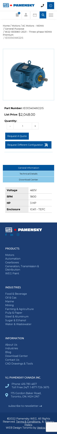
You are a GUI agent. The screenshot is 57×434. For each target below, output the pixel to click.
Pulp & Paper (13, 312)
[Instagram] (18, 234)
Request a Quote (17, 136)
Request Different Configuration (25, 144)
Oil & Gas (10, 297)
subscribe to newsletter (23, 405)
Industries (11, 348)
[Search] (43, 15)
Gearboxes (12, 262)
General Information (28, 168)
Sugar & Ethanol (15, 320)
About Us (11, 344)
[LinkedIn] (11, 234)
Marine (9, 301)
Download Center (28, 179)
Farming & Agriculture (19, 309)
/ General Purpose (13, 28)
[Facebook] (6, 234)
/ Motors (15, 25)
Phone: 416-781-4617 (24, 383)
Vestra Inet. (44, 427)
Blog (8, 352)
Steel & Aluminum (16, 316)
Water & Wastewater (18, 324)
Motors (9, 255)
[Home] (19, 6)
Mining (9, 305)
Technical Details (28, 173)
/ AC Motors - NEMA (32, 25)
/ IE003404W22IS (13, 37)
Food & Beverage (16, 293)
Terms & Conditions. (28, 421)
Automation (12, 258)
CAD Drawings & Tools (19, 363)
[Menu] (51, 15)
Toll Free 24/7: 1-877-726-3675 (30, 387)
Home (6, 25)
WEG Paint (12, 273)
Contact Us (12, 359)
